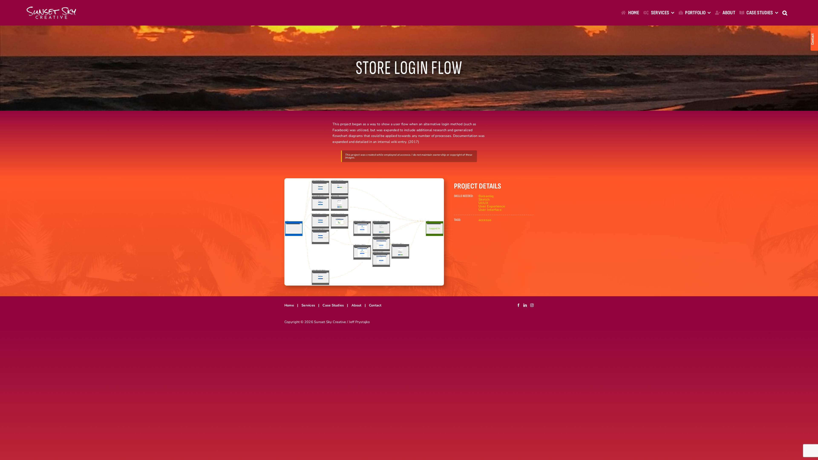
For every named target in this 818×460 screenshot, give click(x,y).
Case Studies (333, 305)
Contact (375, 305)
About (356, 305)
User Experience (491, 206)
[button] (784, 13)
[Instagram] (532, 305)
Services (308, 305)
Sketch (484, 199)
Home (289, 305)
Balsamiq (486, 196)
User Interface (490, 209)
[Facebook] (518, 305)
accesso (484, 220)
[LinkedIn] (525, 305)
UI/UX (483, 203)
